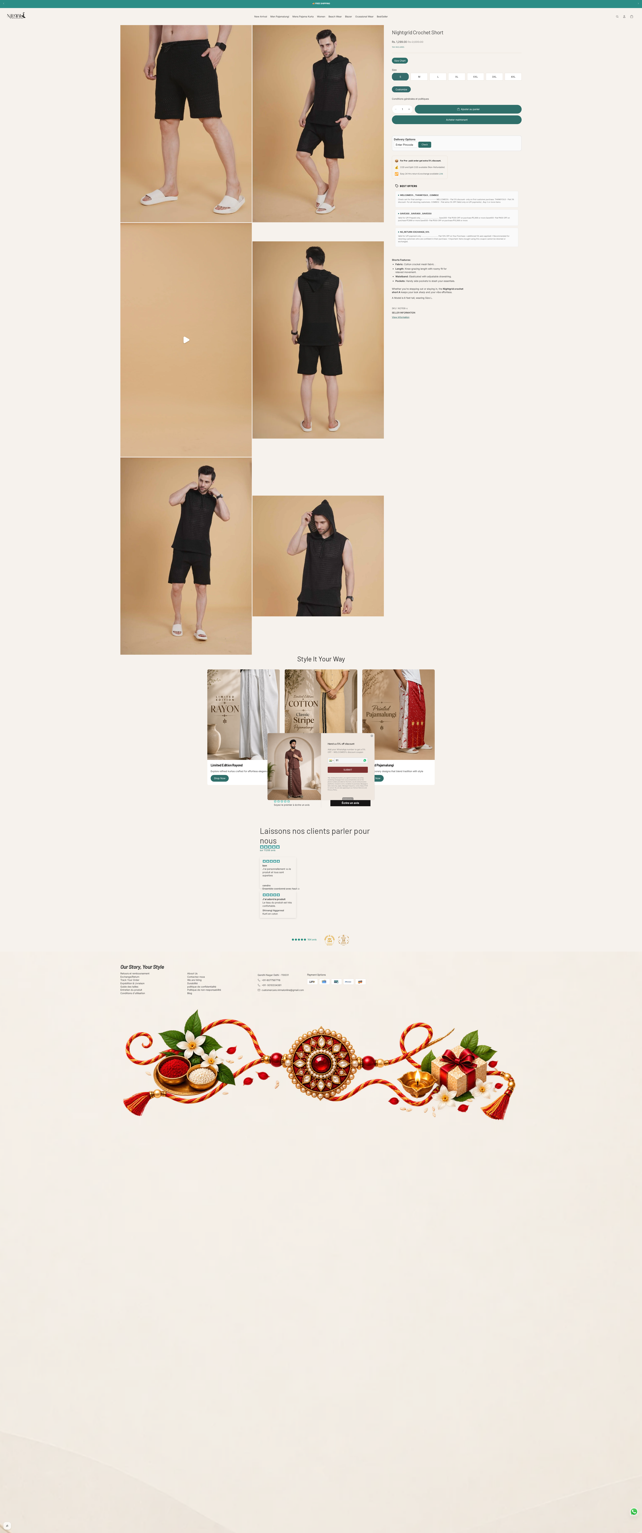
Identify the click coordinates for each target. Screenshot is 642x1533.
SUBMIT (347, 769)
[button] (331, 760)
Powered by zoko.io (348, 798)
